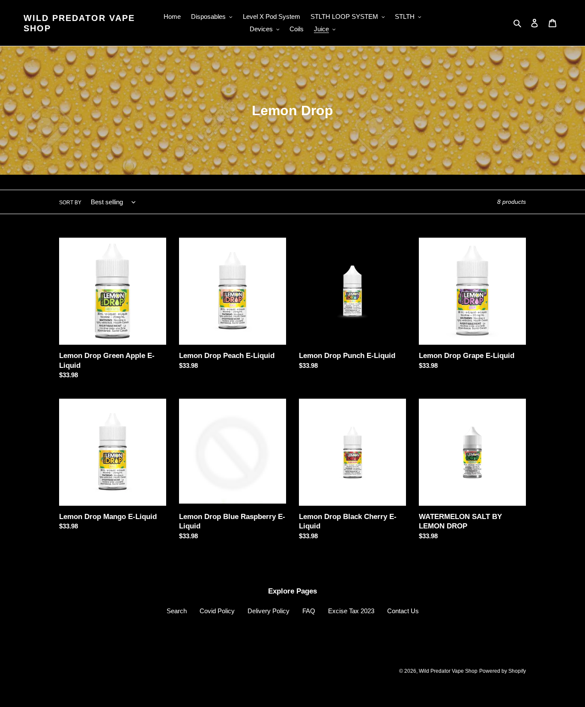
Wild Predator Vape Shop (79, 23)
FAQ (308, 611)
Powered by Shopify (502, 671)
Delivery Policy (269, 611)
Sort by (70, 203)
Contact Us (403, 611)
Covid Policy (217, 611)
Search (177, 611)
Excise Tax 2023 (351, 611)
